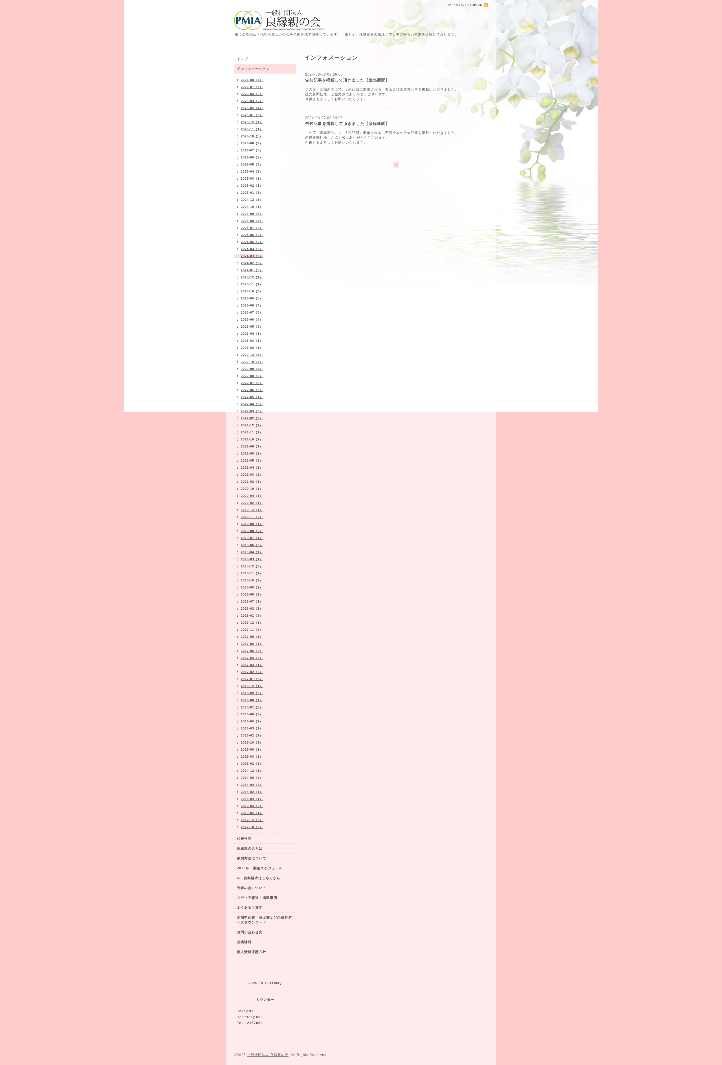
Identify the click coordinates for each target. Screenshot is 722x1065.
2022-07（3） (252, 383)
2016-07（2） (252, 707)
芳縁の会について (251, 888)
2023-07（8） (252, 312)
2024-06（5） (252, 235)
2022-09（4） (252, 369)
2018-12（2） (252, 566)
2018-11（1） (252, 573)
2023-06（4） (252, 319)
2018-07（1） (252, 601)
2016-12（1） (252, 686)
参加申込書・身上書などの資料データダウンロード (264, 920)
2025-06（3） (252, 157)
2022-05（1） (252, 397)
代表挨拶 (244, 839)
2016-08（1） (252, 700)
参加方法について (251, 858)
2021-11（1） (252, 432)
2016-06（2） (252, 714)
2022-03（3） (252, 411)
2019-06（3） (252, 545)
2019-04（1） (252, 552)
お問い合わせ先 (250, 932)
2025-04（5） (252, 171)
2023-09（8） (252, 298)
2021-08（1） (252, 446)
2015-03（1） (252, 756)
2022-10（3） (252, 361)
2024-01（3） (252, 270)
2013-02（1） (252, 813)
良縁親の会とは (250, 848)
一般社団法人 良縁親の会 (268, 1055)
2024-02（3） (252, 263)
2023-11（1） (252, 284)
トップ (242, 59)
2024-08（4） (252, 220)
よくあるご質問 (250, 908)
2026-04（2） (252, 94)
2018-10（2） (252, 580)
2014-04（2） (252, 784)
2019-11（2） (252, 517)
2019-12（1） (252, 509)
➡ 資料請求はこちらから (258, 878)
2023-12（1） (252, 277)
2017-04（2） (252, 658)
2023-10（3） (252, 291)
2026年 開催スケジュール (260, 868)
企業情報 (244, 942)
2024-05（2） (252, 242)
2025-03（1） (252, 178)
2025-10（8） (252, 136)
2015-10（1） (252, 742)
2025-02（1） (252, 185)
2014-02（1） (252, 791)
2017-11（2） (252, 629)
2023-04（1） (252, 333)
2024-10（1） (252, 206)
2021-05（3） (252, 460)
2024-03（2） (252, 256)
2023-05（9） (252, 326)
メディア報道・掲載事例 (257, 898)
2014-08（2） (252, 777)
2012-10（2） (252, 827)
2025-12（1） (252, 122)
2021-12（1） (252, 425)
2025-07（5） (252, 150)
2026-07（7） (252, 87)
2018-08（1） (252, 594)
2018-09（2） (252, 587)
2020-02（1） (252, 502)
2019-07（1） (252, 538)
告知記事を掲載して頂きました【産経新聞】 (347, 123)
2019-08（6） (252, 531)
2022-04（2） (252, 404)
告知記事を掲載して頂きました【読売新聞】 (347, 80)
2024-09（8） (252, 213)
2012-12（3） (252, 820)
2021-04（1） (252, 467)
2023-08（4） (252, 305)
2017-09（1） (252, 636)
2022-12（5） (252, 354)
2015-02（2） (252, 763)
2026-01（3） (252, 115)
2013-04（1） (252, 799)
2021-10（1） (252, 439)
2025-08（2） (252, 143)
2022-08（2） (252, 376)
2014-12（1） (252, 770)
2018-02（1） (252, 608)
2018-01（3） (252, 615)
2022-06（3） (252, 390)
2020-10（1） (252, 488)
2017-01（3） (252, 679)
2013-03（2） (252, 806)
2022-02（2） (252, 418)
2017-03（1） (252, 665)
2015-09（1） (252, 749)
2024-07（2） (252, 228)
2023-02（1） (252, 347)
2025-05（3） (252, 164)
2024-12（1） (252, 199)
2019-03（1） (252, 559)
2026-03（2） (252, 101)
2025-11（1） (252, 129)
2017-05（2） (252, 650)
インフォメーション (253, 69)
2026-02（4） (252, 108)
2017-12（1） (252, 622)
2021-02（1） (252, 481)
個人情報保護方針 (251, 952)
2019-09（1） (252, 524)
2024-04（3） (252, 249)
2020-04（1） (252, 495)
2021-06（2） (252, 453)
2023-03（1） (252, 340)
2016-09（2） (252, 693)
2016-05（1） (252, 721)
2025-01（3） (252, 192)
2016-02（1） (252, 735)
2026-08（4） (252, 79)
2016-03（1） (252, 728)
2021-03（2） (252, 474)
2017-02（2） (252, 672)
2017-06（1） (252, 643)
